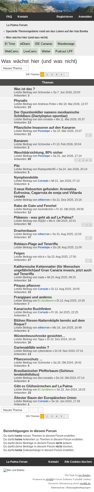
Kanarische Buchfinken (32, 309)
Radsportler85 (47, 169)
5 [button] (61, 74)
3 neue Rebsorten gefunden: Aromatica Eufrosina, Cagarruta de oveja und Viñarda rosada (48, 192)
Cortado (43, 180)
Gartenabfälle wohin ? (31, 347)
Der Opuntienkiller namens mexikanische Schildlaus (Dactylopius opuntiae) (46, 114)
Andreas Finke (47, 104)
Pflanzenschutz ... (28, 359)
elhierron (44, 199)
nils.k (41, 256)
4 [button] (56, 74)
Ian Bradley (84, 475)
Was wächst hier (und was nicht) (39, 61)
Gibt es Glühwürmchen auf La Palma (43, 386)
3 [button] (51, 74)
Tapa (41, 339)
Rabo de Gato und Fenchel (35, 206)
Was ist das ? (24, 89)
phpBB (49, 479)
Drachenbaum (25, 231)
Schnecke (44, 92)
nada (41, 277)
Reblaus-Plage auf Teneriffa (36, 244)
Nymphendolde (26, 177)
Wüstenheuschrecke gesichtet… (39, 336)
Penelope (44, 131)
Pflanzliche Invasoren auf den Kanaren (44, 127)
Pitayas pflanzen (27, 285)
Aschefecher (45, 209)
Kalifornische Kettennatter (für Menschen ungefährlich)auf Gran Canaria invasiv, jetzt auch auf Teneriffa (52, 270)
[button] (66, 74)
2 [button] (47, 74)
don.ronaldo (45, 119)
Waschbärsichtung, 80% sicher (38, 152)
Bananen (21, 141)
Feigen (19, 253)
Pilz (17, 166)
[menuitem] (7, 17)
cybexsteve (45, 351)
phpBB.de (85, 483)
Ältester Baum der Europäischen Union (45, 398)
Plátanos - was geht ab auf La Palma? (43, 217)
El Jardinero (46, 300)
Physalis (20, 100)
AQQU (42, 220)
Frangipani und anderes (33, 297)
